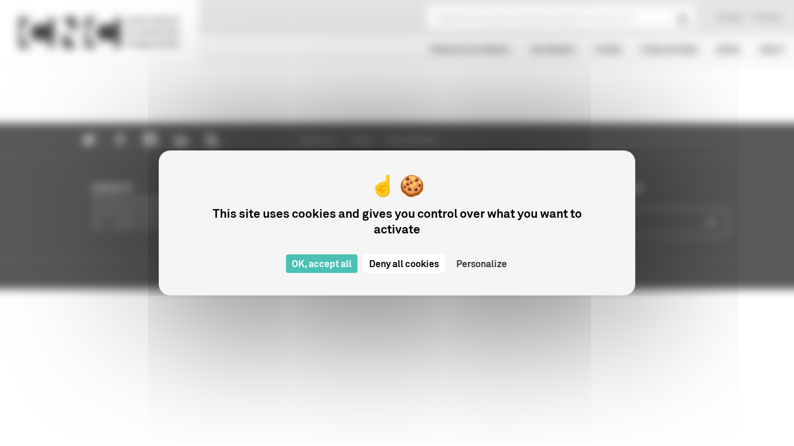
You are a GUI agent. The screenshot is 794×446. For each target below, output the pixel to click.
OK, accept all (322, 263)
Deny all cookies (404, 263)
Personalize (481, 263)
